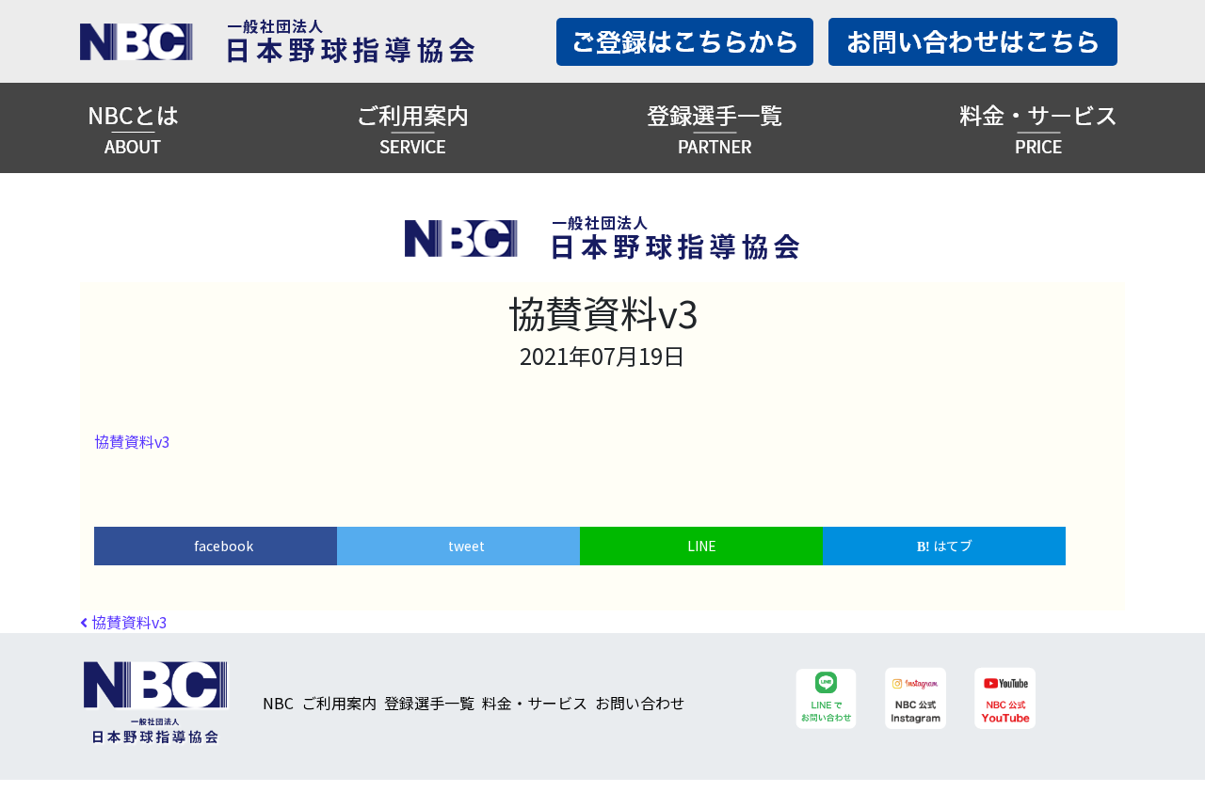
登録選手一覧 (429, 702)
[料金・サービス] (1038, 128)
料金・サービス (534, 702)
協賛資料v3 (132, 441)
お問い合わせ (640, 702)
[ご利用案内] (412, 128)
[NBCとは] (133, 128)
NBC (278, 702)
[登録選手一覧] (714, 128)
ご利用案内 (339, 702)
